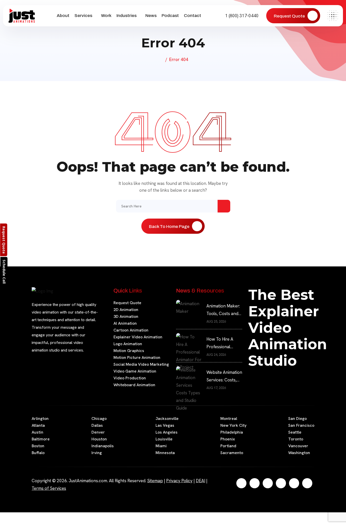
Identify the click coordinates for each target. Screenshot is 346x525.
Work (106, 15)
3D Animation (125, 316)
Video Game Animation (134, 371)
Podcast (170, 15)
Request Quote (127, 302)
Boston (38, 446)
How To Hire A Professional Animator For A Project (221, 343)
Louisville (164, 439)
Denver (98, 432)
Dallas (97, 425)
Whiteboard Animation (134, 384)
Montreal (228, 418)
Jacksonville (167, 418)
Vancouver (298, 446)
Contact (192, 15)
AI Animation (125, 323)
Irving (96, 452)
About (63, 15)
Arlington (40, 418)
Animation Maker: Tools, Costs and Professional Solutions (223, 310)
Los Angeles (167, 432)
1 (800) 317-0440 (241, 15)
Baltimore (41, 439)
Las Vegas (165, 425)
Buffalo (38, 452)
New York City (233, 425)
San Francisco (301, 425)
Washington (299, 452)
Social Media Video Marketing (141, 364)
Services (83, 15)
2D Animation (125, 309)
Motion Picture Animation (136, 357)
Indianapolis (102, 446)
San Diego (297, 418)
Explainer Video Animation (137, 337)
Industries (127, 15)
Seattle (294, 432)
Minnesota (165, 452)
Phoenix (227, 439)
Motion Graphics (128, 350)
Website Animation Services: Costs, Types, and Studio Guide (224, 377)
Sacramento (231, 452)
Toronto (295, 439)
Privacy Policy (179, 480)
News (151, 15)
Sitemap (155, 480)
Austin (37, 432)
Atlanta (38, 425)
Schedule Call (4, 271)
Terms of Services (49, 488)
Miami (161, 446)
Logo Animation (127, 343)
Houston (99, 439)
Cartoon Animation (130, 330)
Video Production (129, 378)
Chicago (99, 418)
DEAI (200, 480)
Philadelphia (231, 432)
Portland (228, 446)
